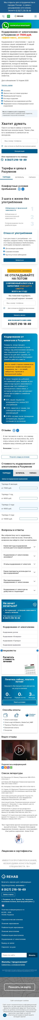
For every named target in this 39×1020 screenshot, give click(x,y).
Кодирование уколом (10, 632)
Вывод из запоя (8, 943)
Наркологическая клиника (12, 920)
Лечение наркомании (10, 923)
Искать (32, 955)
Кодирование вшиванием (12, 645)
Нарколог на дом (8, 947)
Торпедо (6, 177)
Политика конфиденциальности (13, 910)
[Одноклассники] (5, 767)
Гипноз (32, 177)
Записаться (20, 260)
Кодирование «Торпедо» (12, 641)
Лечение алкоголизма (10, 931)
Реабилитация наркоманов (12, 927)
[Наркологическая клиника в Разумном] (19, 16)
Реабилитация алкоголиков (13, 935)
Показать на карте (19, 987)
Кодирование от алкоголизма (18, 627)
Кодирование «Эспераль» (12, 636)
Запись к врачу (8, 894)
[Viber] (8, 767)
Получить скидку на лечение (19, 457)
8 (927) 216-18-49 (23, 10)
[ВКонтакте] (3, 767)
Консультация (19, 151)
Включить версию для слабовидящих (16, 882)
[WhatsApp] (11, 767)
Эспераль (19, 177)
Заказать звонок (19, 315)
